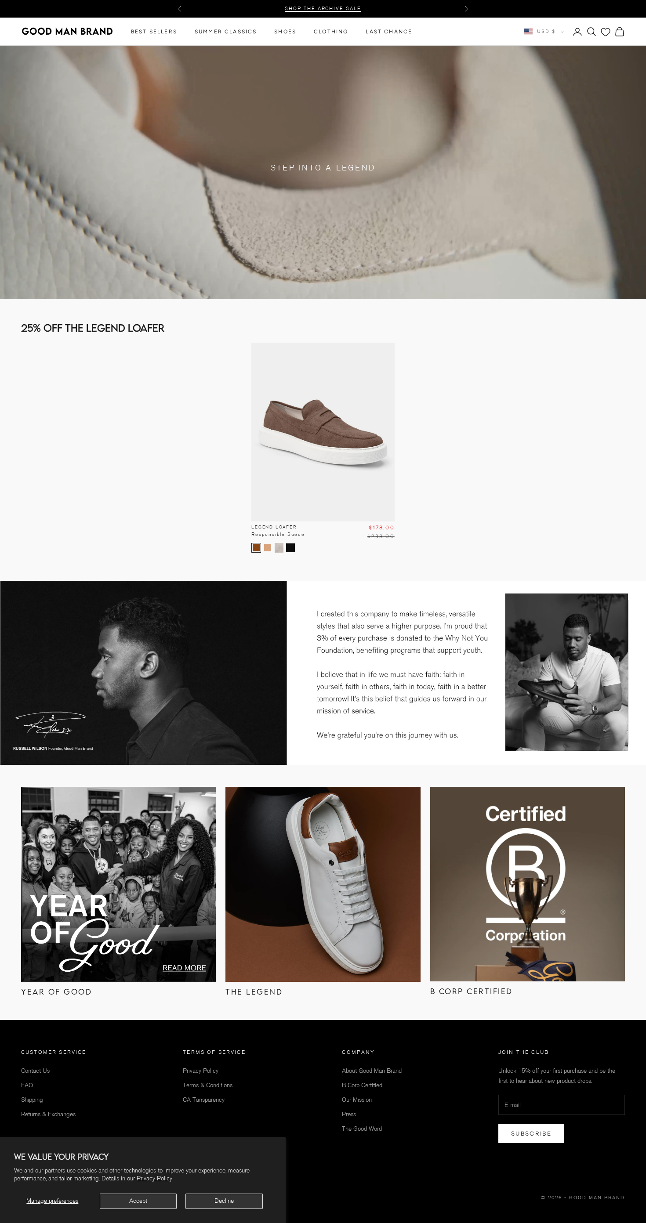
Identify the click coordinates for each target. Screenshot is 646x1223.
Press (349, 1114)
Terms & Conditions (207, 1085)
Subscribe (531, 1133)
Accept (138, 1201)
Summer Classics (226, 32)
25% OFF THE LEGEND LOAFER (323, 8)
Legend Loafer (278, 530)
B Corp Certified (362, 1085)
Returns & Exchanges (48, 1114)
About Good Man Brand (372, 1071)
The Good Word (362, 1129)
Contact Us (35, 1071)
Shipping (32, 1100)
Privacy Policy (154, 1178)
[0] (605, 32)
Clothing (331, 32)
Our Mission (357, 1100)
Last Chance (389, 32)
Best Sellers (154, 32)
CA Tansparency (204, 1100)
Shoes (285, 32)
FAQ (27, 1085)
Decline (224, 1201)
